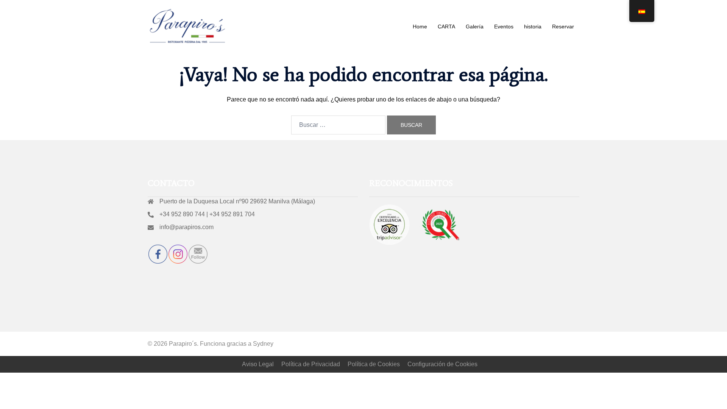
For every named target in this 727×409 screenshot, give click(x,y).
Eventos (503, 26)
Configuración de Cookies (442, 364)
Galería (475, 26)
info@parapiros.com (186, 227)
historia (532, 26)
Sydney (263, 343)
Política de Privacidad (310, 364)
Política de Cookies (374, 364)
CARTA (446, 26)
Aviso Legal (258, 364)
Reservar (563, 26)
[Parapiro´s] (188, 26)
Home (420, 26)
